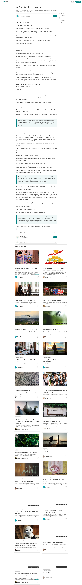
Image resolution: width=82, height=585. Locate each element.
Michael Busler (48, 277)
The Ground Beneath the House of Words (26, 452)
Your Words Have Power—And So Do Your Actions (26, 360)
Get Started (78, 1)
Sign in (72, 1)
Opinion (45, 449)
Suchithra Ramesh (48, 428)
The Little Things (47, 572)
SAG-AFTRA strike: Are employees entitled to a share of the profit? (55, 391)
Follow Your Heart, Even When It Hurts (53, 542)
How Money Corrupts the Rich (22, 390)
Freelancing (18, 570)
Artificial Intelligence (19, 541)
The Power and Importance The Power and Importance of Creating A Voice (26, 574)
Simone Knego (48, 367)
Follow (55, 15)
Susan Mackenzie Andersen (22, 429)
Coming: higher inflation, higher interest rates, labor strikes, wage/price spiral (53, 269)
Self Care (17, 265)
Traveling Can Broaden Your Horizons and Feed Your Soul (54, 360)
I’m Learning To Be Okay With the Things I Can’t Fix (54, 480)
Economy (45, 265)
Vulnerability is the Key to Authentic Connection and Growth (52, 511)
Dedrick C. (19, 550)
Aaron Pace (47, 336)
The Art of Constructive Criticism (51, 421)
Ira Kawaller (47, 306)
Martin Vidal (19, 396)
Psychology (18, 388)
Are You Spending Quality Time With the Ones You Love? (27, 512)
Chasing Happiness (48, 451)
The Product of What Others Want (24, 481)
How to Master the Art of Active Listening (26, 300)
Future (17, 449)
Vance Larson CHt (48, 456)
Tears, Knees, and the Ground (51, 329)
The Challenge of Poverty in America (52, 300)
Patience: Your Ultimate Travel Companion (26, 329)
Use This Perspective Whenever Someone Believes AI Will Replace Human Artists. (26, 544)
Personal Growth (47, 357)
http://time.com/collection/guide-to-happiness (33, 152)
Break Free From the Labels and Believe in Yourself (26, 269)
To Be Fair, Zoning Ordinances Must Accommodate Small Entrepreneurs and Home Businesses (27, 421)
